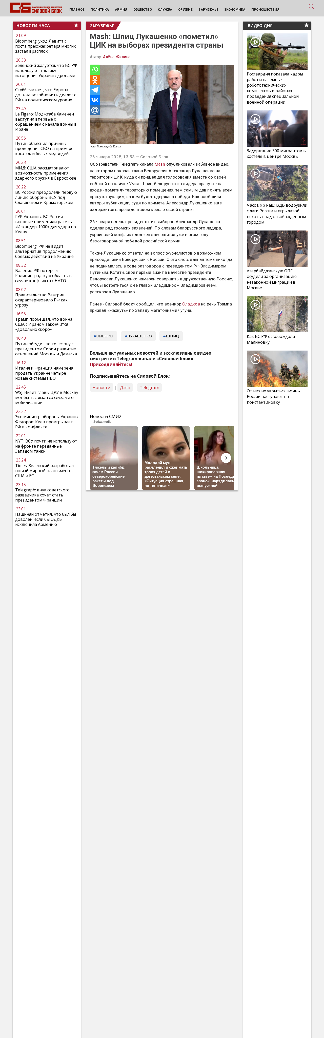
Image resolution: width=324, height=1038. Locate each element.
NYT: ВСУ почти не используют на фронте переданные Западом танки (46, 446)
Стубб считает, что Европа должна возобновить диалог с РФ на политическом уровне (45, 94)
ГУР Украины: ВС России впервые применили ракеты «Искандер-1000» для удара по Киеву (45, 224)
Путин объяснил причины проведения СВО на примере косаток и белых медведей (44, 148)
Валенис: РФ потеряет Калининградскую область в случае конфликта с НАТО (43, 275)
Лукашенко (139, 335)
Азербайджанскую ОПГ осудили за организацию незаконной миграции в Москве (272, 279)
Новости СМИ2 (106, 416)
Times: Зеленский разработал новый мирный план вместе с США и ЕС (44, 470)
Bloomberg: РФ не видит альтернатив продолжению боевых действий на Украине (44, 251)
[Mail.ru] (95, 110)
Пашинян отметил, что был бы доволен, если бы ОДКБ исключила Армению (45, 519)
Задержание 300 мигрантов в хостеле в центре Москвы (276, 153)
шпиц (172, 335)
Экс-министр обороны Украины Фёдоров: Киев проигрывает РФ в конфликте (46, 421)
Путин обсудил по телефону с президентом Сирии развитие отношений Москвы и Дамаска (46, 348)
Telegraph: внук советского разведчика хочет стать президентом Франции (42, 495)
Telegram (149, 387)
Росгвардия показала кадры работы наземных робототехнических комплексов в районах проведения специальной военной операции (275, 88)
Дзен (125, 387)
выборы (104, 335)
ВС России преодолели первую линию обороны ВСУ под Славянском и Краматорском (46, 197)
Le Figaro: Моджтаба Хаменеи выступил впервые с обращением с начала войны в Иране (46, 121)
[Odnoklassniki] (95, 80)
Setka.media (102, 422)
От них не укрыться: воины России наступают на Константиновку (273, 396)
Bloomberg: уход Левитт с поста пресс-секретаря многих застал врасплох (45, 46)
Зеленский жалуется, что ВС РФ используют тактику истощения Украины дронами (46, 70)
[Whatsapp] (95, 70)
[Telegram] (95, 90)
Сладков (191, 303)
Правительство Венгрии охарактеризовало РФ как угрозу (41, 299)
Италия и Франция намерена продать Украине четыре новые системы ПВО (44, 373)
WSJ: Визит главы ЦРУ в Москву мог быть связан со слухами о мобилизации (46, 397)
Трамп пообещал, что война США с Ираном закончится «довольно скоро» (43, 324)
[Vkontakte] (95, 100)
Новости (101, 387)
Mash (160, 164)
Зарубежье (102, 26)
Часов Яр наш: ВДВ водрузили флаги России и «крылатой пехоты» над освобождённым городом (277, 213)
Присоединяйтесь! (111, 364)
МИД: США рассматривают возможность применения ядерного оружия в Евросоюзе (45, 173)
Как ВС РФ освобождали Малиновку (271, 339)
